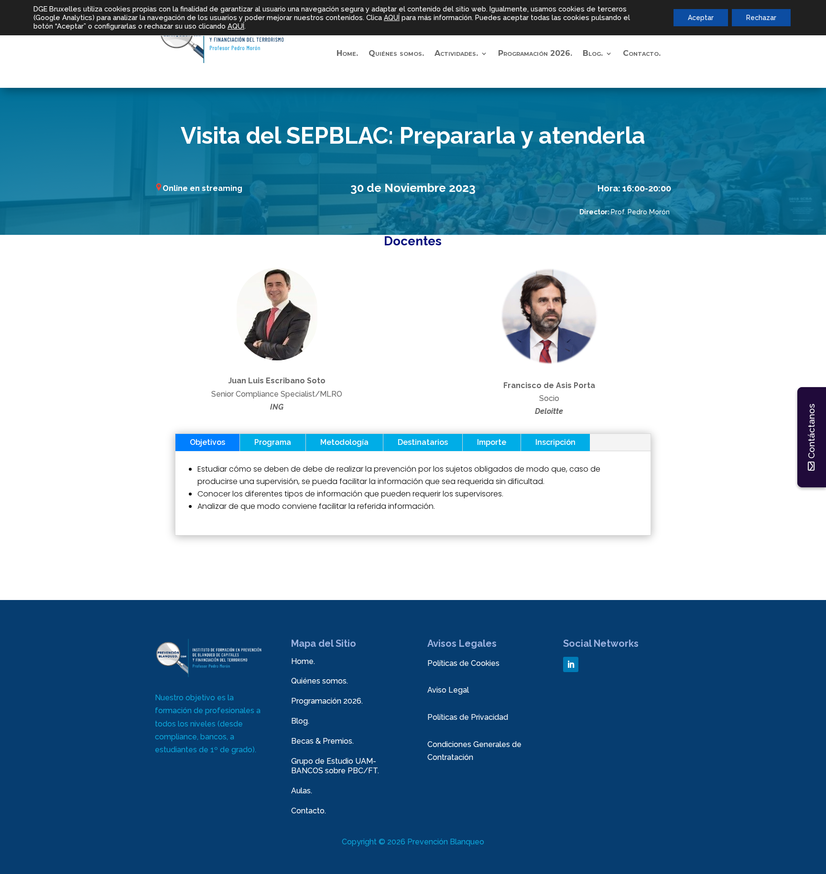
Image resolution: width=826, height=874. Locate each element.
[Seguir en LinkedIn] (570, 664)
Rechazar (761, 17)
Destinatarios (423, 442)
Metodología (344, 442)
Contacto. (642, 54)
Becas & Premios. (322, 741)
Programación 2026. (535, 54)
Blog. (300, 721)
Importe (491, 442)
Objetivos (207, 442)
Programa (272, 442)
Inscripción (555, 442)
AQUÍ (392, 17)
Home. (347, 54)
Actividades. (456, 54)
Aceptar (701, 17)
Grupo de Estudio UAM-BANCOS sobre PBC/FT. (335, 766)
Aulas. (301, 790)
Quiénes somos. (396, 54)
